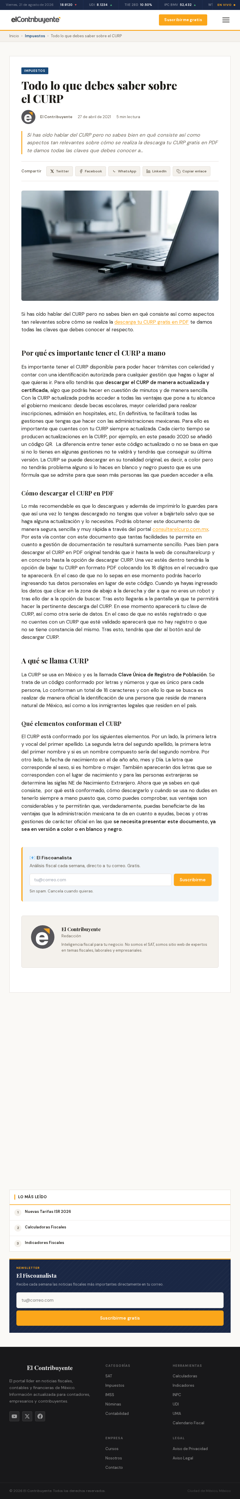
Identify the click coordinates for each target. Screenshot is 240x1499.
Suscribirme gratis (183, 19)
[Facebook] (40, 1416)
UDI (176, 1404)
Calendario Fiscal (188, 1422)
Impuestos (35, 35)
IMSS (109, 1394)
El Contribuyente (56, 116)
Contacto (114, 1467)
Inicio (14, 35)
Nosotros (113, 1458)
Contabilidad (117, 1413)
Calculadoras (185, 1376)
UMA (177, 1413)
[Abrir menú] (226, 20)
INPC (177, 1394)
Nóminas (113, 1404)
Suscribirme (193, 880)
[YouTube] (14, 1416)
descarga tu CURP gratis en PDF (151, 322)
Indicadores (183, 1385)
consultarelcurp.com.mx (180, 529)
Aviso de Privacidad (190, 1448)
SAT (108, 1376)
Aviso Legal (183, 1458)
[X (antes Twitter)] (27, 1416)
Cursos (112, 1448)
